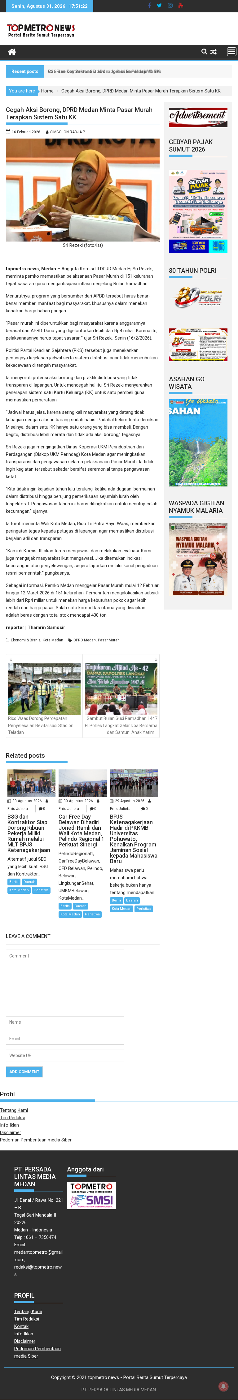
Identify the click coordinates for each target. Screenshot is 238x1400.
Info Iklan (9, 1125)
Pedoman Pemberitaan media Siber (36, 1140)
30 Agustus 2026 (27, 801)
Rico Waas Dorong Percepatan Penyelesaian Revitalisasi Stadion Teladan (40, 725)
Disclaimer (10, 1132)
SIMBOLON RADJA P (67, 132)
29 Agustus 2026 (129, 801)
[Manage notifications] (223, 1386)
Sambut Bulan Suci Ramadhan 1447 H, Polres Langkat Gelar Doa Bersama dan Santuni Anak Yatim (121, 725)
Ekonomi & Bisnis (26, 640)
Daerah (29, 882)
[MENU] (231, 51)
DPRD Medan (84, 640)
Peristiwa (41, 890)
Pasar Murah (109, 640)
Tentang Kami (14, 1110)
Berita (14, 882)
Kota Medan (53, 640)
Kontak (21, 1326)
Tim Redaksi (12, 1117)
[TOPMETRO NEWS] (12, 51)
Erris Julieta (17, 809)
